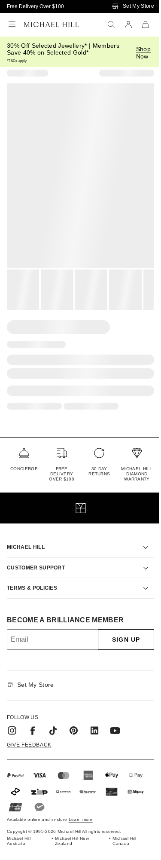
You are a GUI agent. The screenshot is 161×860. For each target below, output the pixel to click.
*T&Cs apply (17, 61)
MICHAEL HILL (26, 538)
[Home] (51, 24)
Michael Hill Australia (18, 831)
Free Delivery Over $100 (35, 6)
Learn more (81, 809)
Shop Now (143, 53)
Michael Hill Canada (120, 831)
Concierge (24, 468)
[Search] (111, 24)
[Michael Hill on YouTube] (115, 721)
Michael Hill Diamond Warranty (137, 473)
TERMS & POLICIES (32, 578)
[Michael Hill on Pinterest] (74, 721)
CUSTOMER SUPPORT (36, 558)
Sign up (120, 629)
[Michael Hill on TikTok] (53, 721)
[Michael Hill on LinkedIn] (94, 721)
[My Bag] (145, 24)
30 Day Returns (99, 471)
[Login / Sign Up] (128, 24)
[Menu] (12, 24)
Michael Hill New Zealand (70, 831)
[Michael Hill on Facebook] (32, 721)
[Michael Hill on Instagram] (12, 721)
